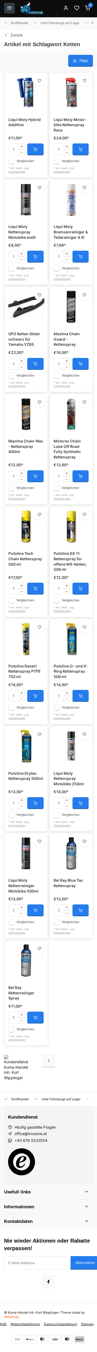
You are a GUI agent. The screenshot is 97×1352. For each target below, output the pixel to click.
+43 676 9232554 (31, 1140)
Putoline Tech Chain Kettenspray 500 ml (25, 558)
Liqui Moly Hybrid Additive (24, 122)
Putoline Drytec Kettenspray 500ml (25, 776)
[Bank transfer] (17, 1339)
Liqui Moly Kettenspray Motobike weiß (22, 231)
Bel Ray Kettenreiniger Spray (21, 992)
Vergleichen (25, 161)
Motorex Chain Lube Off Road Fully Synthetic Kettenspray (67, 449)
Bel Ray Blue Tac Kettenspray (68, 883)
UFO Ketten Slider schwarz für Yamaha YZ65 (24, 339)
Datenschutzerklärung (60, 1324)
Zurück (17, 35)
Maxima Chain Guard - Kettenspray (67, 339)
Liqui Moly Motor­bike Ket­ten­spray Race (70, 124)
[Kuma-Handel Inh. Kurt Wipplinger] (32, 8)
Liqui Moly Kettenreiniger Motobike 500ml (23, 885)
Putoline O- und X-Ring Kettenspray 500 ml (71, 671)
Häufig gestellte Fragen (35, 1127)
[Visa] (54, 1339)
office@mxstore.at (31, 1133)
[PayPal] (30, 1339)
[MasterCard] (42, 1339)
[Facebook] (48, 1282)
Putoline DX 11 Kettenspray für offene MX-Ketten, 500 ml (70, 561)
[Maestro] (67, 1339)
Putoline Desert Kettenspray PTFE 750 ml (24, 671)
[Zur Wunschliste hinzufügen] (39, 80)
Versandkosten (16, 171)
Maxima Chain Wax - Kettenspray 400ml (25, 446)
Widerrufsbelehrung (25, 1324)
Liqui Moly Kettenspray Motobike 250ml (69, 778)
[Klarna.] (79, 1339)
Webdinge (11, 1317)
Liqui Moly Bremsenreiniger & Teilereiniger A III (71, 231)
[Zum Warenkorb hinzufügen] (35, 149)
